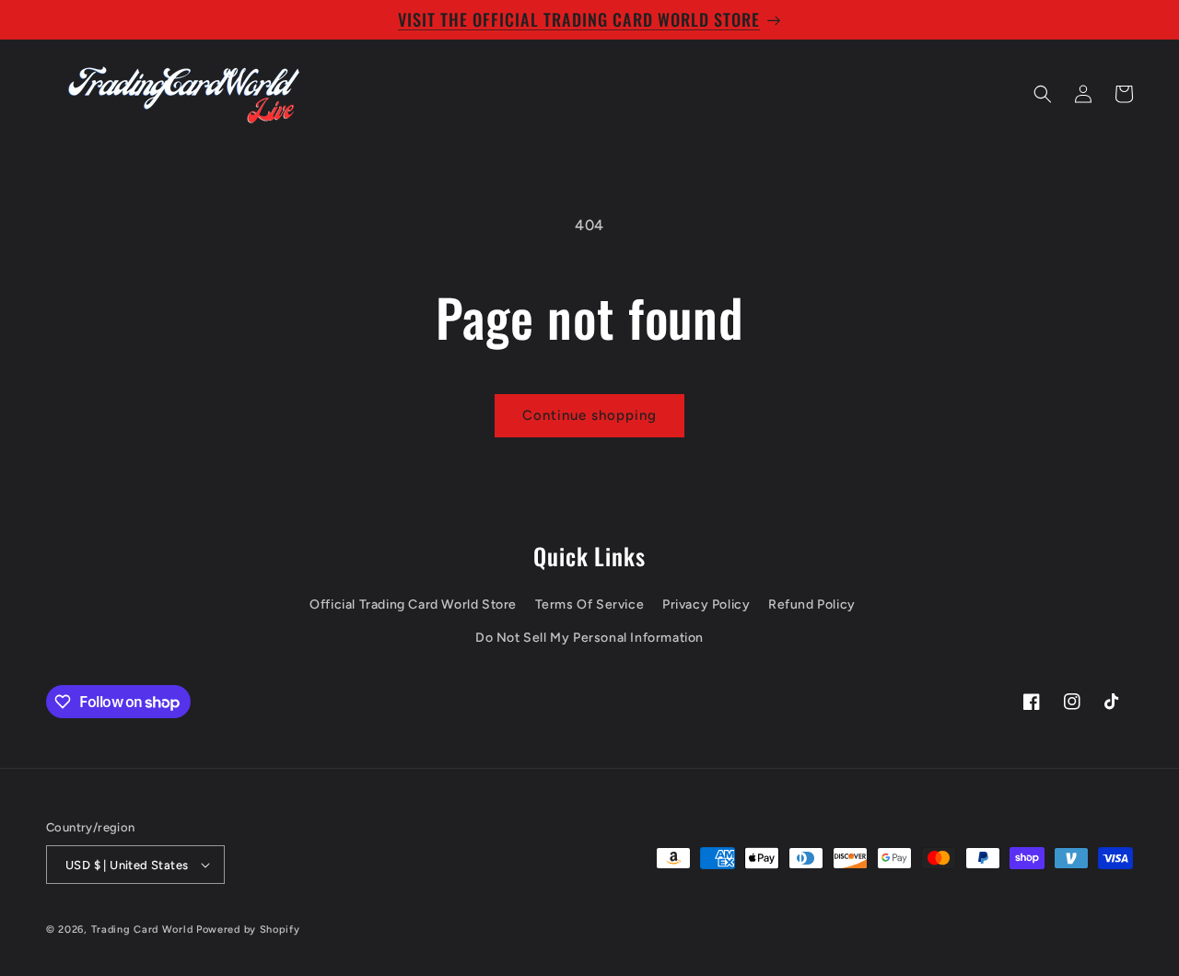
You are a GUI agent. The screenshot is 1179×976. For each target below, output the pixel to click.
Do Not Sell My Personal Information (589, 637)
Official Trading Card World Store (413, 604)
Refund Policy (812, 604)
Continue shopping (589, 415)
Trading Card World (142, 929)
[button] (1042, 94)
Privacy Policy (706, 604)
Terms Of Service (590, 604)
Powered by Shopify (248, 929)
